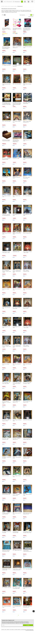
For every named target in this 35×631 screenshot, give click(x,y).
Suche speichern (30, 16)
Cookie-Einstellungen (23, 629)
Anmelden (28, 625)
